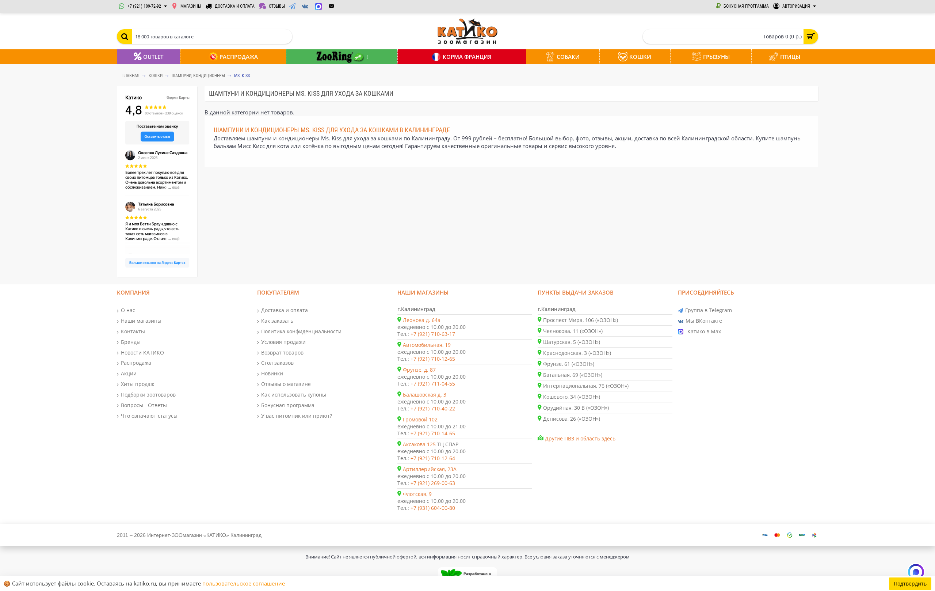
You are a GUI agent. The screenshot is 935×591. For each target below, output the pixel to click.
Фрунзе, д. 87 (419, 369)
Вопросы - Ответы (144, 405)
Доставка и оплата (284, 310)
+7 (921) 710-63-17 (433, 333)
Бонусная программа (287, 405)
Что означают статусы (149, 415)
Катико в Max (704, 331)
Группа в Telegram (708, 310)
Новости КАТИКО (142, 352)
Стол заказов (277, 362)
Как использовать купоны (293, 394)
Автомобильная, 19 (427, 344)
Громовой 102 (420, 419)
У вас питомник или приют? (296, 415)
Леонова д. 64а (421, 320)
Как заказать (277, 320)
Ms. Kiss (242, 75)
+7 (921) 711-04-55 (433, 383)
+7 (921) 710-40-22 (433, 408)
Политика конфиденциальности (301, 331)
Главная (131, 75)
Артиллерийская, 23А (430, 469)
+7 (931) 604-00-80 (433, 507)
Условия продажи (283, 341)
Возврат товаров (282, 352)
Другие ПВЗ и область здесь (580, 438)
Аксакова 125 (419, 444)
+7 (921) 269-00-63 (433, 483)
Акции (129, 373)
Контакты (133, 331)
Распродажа (136, 362)
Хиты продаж (137, 383)
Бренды (131, 341)
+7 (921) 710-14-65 (433, 433)
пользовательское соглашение (243, 583)
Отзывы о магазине (286, 383)
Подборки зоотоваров (148, 394)
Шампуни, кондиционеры (198, 75)
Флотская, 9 (417, 493)
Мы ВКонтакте (704, 320)
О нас (128, 310)
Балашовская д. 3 (424, 394)
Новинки (272, 373)
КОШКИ (156, 75)
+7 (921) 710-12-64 (433, 458)
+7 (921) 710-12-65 (433, 358)
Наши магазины (141, 320)
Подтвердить (910, 583)
